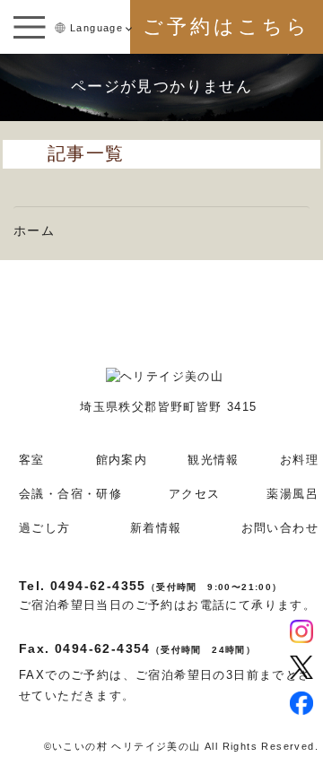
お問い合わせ (280, 528)
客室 (32, 459)
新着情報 (156, 528)
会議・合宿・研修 (70, 493)
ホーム (34, 230)
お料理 (299, 459)
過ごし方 (45, 528)
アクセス (195, 493)
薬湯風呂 (292, 493)
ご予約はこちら (226, 26)
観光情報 (214, 459)
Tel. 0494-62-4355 (151, 585)
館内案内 (122, 459)
